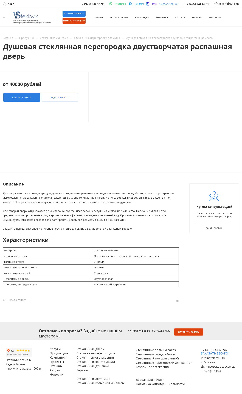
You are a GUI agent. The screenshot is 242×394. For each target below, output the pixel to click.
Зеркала (83, 370)
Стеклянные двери (91, 349)
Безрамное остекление (153, 367)
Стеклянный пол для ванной (157, 358)
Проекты (57, 362)
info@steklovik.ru (160, 330)
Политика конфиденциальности (160, 384)
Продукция (59, 353)
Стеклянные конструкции (96, 362)
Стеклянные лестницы (93, 379)
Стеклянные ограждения (95, 357)
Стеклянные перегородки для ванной (164, 363)
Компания (58, 357)
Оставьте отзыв (17, 360)
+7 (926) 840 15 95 (92, 4)
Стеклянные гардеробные (155, 354)
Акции (55, 370)
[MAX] (148, 4)
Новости (57, 374)
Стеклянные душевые (93, 366)
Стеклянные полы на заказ (156, 350)
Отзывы (56, 366)
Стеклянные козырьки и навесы (101, 383)
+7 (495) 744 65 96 (197, 4)
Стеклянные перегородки (96, 353)
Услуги (55, 349)
